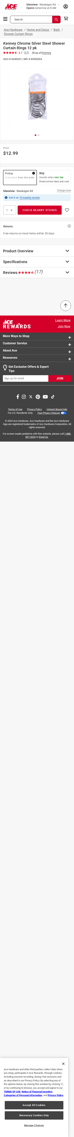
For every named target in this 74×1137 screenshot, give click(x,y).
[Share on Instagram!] (24, 396)
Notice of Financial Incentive (37, 1091)
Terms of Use (15, 409)
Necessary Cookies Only (34, 1115)
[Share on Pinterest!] (38, 396)
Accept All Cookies (34, 1105)
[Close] (63, 1064)
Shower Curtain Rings (18, 34)
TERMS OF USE (12, 1091)
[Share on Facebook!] (17, 396)
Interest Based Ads (57, 409)
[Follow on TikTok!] (52, 396)
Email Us (43, 437)
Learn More (62, 320)
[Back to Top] (65, 305)
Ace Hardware (13, 30)
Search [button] (18, 19)
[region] (34, 1097)
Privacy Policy (34, 409)
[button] (37, 97)
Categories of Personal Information (23, 1095)
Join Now (64, 326)
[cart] (67, 18)
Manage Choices (34, 1125)
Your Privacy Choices (48, 412)
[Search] (56, 19)
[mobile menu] (5, 18)
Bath (57, 30)
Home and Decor (38, 30)
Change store (64, 190)
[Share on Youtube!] (45, 396)
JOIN (59, 378)
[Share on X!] (30, 396)
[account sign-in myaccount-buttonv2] (65, 6)
